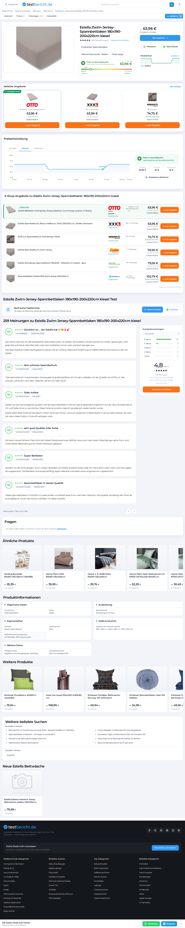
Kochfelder (99, 881)
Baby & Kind (9, 911)
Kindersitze (144, 889)
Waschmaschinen (102, 898)
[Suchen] (172, 4)
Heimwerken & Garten (13, 894)
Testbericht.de (7, 11)
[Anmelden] (179, 4)
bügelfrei (11, 755)
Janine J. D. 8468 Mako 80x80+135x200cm (99, 575)
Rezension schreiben (161, 389)
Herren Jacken (100, 877)
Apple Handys (145, 898)
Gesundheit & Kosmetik (14, 906)
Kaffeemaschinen (101, 872)
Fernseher (143, 864)
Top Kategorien (101, 859)
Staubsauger (145, 877)
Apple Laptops (55, 868)
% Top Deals (144, 902)
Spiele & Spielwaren (12, 902)
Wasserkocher (100, 894)
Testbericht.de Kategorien (16, 859)
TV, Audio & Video (11, 877)
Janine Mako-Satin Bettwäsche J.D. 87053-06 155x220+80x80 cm (147, 575)
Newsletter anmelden (165, 847)
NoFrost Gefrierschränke (59, 881)
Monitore (143, 881)
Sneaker (52, 889)
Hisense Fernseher (57, 877)
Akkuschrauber (100, 864)
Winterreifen (144, 885)
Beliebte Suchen (57, 859)
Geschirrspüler (145, 872)
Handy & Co (9, 868)
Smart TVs (53, 885)
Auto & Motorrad (11, 872)
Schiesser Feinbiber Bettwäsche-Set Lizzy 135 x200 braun (104, 696)
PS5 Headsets (55, 898)
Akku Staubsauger (57, 864)
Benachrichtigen (154, 310)
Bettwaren (37, 11)
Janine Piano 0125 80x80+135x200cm (55, 575)
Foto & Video (9, 881)
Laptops (97, 885)
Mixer (141, 894)
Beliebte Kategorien (149, 859)
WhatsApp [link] (153, 924)
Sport (6, 885)
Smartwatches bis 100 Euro (61, 894)
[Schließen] (181, 924)
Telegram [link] (170, 924)
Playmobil (53, 872)
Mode (6, 889)
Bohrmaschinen (101, 868)
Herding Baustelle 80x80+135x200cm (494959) (18, 575)
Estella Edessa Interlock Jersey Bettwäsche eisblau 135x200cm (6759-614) (20, 802)
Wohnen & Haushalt (22, 11)
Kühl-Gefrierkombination (150, 868)
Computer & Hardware (14, 864)
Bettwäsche (48, 11)
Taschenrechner (101, 889)
